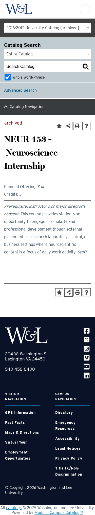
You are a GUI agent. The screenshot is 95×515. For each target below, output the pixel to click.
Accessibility (67, 438)
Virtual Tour (16, 442)
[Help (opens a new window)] (86, 126)
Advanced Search (20, 90)
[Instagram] (86, 348)
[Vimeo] (86, 357)
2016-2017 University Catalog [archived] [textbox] (42, 27)
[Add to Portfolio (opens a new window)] (59, 126)
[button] (85, 9)
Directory (64, 413)
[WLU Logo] (18, 9)
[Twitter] (86, 339)
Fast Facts (15, 422)
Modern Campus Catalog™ (58, 512)
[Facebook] (86, 330)
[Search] (85, 66)
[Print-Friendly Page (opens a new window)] (77, 126)
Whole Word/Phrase (28, 77)
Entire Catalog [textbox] (19, 54)
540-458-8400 (20, 369)
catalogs (14, 507)
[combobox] (47, 28)
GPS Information (20, 413)
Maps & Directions (22, 432)
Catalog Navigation (27, 106)
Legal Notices (68, 448)
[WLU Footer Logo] (26, 335)
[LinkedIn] (86, 375)
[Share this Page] (68, 126)
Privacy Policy (68, 458)
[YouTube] (86, 366)
